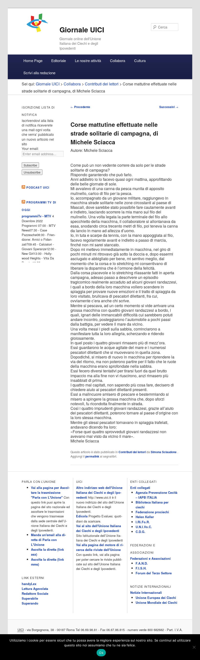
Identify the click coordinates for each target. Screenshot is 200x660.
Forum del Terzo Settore (154, 573)
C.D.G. (140, 532)
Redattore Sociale (35, 593)
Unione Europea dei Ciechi (156, 598)
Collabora (117, 60)
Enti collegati (140, 488)
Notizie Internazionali (146, 592)
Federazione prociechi (152, 512)
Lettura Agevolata (35, 589)
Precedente (80, 107)
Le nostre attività (88, 60)
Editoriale (58, 60)
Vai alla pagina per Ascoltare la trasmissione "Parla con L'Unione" (50, 493)
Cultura (140, 60)
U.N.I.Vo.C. (144, 527)
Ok (101, 653)
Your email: (30, 148)
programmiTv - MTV (36, 216)
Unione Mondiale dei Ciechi (156, 602)
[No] (193, 647)
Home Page (32, 60)
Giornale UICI (82, 30)
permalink (92, 456)
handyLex (29, 584)
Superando (30, 603)
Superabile (30, 598)
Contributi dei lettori (132, 452)
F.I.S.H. (141, 568)
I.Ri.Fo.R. (143, 522)
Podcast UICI (38, 187)
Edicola (82, 516)
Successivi (168, 107)
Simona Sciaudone (164, 452)
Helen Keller (145, 517)
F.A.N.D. (142, 563)
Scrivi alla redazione (39, 72)
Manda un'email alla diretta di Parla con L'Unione (48, 540)
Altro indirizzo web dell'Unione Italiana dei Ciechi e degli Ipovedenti (99, 493)
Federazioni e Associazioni (150, 558)
